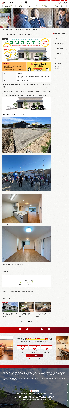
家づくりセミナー (57, 58)
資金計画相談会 (57, 66)
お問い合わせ (67, 403)
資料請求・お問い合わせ (62, 0)
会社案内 (47, 2)
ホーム (42, 2)
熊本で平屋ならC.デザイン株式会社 (34, 400)
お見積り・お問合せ (36, 393)
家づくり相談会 (57, 40)
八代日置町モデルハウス (59, 45)
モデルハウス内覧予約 (44, 0)
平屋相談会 (57, 68)
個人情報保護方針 (44, 393)
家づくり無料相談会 (53, 0)
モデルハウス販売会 (58, 35)
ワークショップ (57, 38)
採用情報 (29, 393)
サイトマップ (53, 2)
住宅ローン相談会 (58, 63)
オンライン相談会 (57, 56)
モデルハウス (67, 395)
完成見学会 (57, 50)
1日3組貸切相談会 (58, 53)
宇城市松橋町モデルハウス (59, 48)
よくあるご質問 (23, 393)
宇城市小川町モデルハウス (59, 43)
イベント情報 (67, 387)
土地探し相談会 (57, 61)
